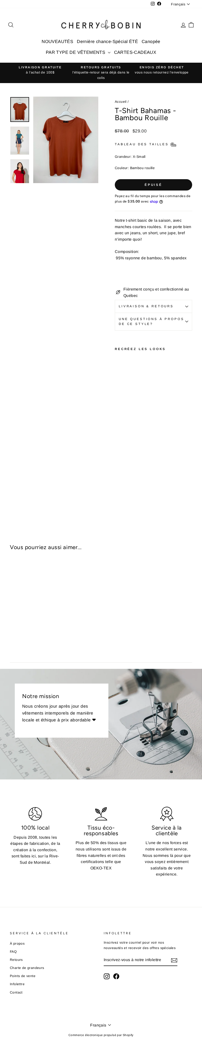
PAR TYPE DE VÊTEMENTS (76, 52)
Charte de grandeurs (27, 968)
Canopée (151, 41)
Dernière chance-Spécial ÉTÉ (107, 41)
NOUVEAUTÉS (57, 41)
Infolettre (17, 984)
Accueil (121, 101)
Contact (16, 992)
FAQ (13, 951)
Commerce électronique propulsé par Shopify (101, 1035)
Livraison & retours (146, 306)
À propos (17, 943)
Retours (16, 960)
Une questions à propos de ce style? (151, 321)
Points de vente (22, 976)
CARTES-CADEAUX (135, 52)
